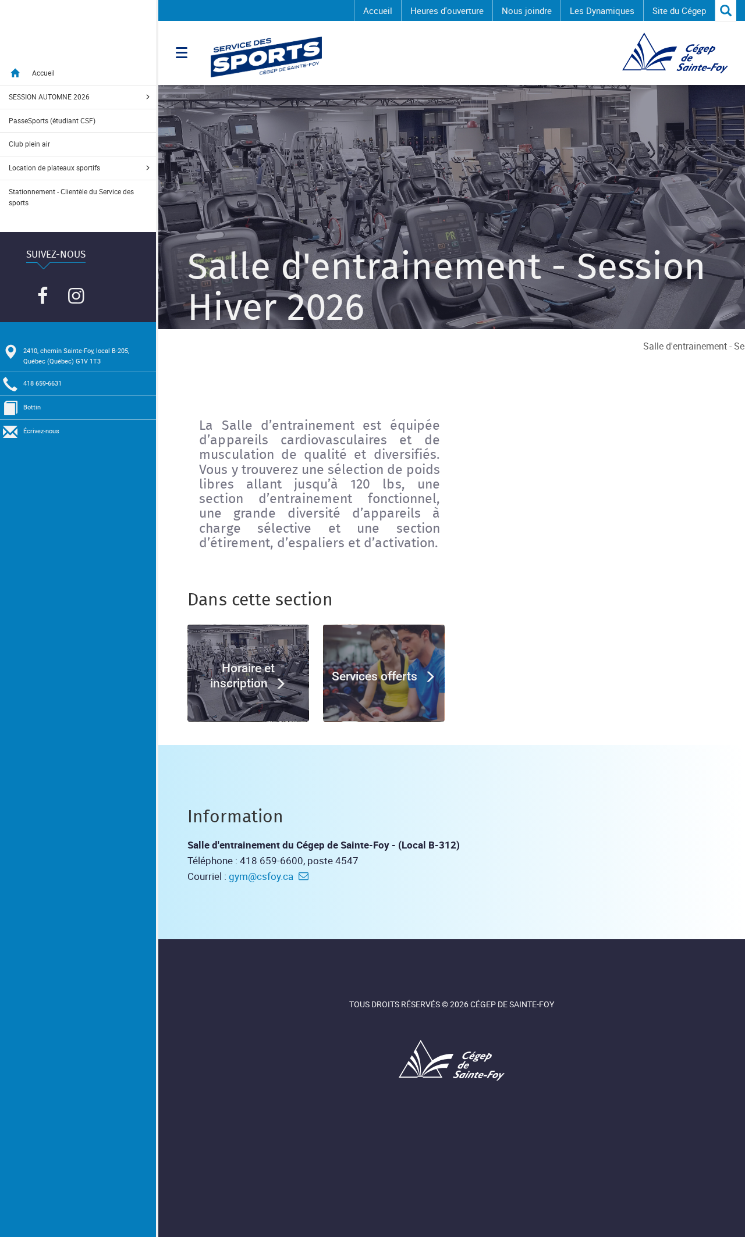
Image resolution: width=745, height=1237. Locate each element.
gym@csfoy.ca (261, 876)
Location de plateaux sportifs (54, 168)
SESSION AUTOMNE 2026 (49, 97)
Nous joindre (527, 10)
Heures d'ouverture (447, 10)
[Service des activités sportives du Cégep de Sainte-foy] (397, 57)
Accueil (377, 10)
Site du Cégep (679, 10)
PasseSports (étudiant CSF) (52, 121)
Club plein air (29, 144)
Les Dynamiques (602, 10)
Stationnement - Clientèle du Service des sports (71, 197)
